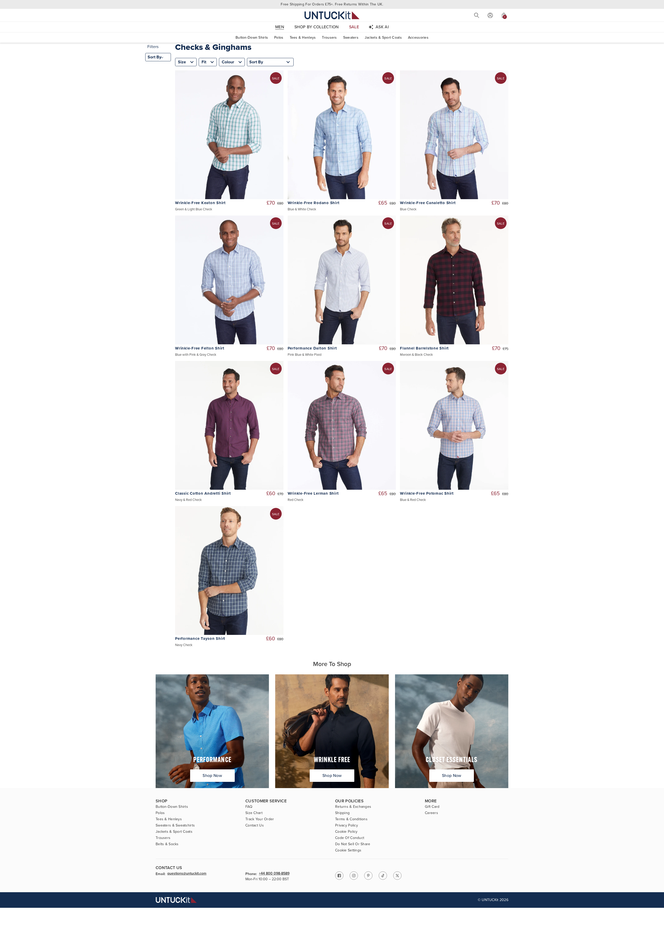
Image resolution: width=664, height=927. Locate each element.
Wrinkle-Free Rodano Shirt (314, 203)
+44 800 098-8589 (274, 873)
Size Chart (253, 813)
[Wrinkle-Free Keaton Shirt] (229, 134)
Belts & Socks (167, 844)
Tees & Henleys (303, 37)
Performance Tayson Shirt (200, 638)
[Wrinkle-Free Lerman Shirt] (342, 425)
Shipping (342, 813)
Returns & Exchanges (353, 807)
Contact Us (254, 825)
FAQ (248, 807)
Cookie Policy (346, 832)
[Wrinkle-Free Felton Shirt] (229, 280)
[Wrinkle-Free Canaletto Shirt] (454, 134)
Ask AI (382, 27)
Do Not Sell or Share (352, 844)
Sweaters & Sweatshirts (175, 825)
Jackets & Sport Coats (383, 37)
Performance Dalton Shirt (312, 348)
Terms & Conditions (351, 819)
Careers (431, 813)
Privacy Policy (346, 825)
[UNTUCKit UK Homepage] (332, 15)
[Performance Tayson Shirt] (229, 570)
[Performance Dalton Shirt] (342, 280)
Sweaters (350, 37)
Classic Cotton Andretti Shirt (203, 493)
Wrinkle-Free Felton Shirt (199, 348)
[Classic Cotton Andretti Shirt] (229, 425)
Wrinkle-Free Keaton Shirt (200, 203)
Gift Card (432, 807)
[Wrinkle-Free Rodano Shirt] (342, 134)
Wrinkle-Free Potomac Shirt (427, 493)
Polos (278, 37)
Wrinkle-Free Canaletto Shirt (427, 203)
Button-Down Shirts (252, 37)
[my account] (490, 15)
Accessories (418, 37)
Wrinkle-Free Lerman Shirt (313, 493)
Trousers (329, 37)
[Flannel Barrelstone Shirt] (454, 280)
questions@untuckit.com (186, 873)
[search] (476, 15)
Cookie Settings (348, 850)
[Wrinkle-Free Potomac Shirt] (454, 425)
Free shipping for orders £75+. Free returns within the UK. (332, 4)
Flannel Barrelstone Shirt (424, 348)
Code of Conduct (349, 838)
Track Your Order (259, 819)
